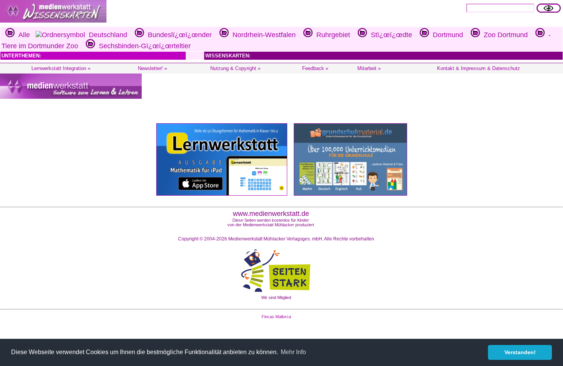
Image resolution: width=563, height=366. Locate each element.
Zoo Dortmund (504, 35)
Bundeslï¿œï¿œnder (178, 35)
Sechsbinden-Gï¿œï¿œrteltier (143, 46)
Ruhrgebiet (331, 35)
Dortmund (446, 35)
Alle (22, 35)
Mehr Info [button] (293, 352)
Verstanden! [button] (520, 352)
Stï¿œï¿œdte (389, 35)
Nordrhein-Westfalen (262, 35)
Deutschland (106, 35)
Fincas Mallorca (276, 316)
